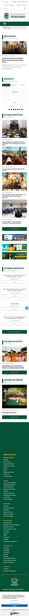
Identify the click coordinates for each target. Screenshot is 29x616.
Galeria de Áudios (8, 514)
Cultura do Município (9, 489)
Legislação (6, 550)
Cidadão (6, 85)
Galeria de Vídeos (8, 516)
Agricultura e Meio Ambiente (11, 525)
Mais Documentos (8, 562)
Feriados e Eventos (8, 508)
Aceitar (14, 605)
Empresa (14, 85)
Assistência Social (8, 527)
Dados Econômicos (8, 493)
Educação (6, 531)
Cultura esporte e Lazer (10, 529)
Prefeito (5, 460)
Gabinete (6, 533)
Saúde (5, 535)
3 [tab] (11, 109)
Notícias (5, 506)
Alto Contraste (8, 5)
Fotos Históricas (8, 499)
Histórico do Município (9, 483)
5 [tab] (15, 109)
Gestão (5, 468)
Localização (6, 497)
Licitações (6, 552)
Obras (5, 470)
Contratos (6, 548)
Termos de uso (14, 600)
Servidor (22, 85)
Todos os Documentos (9, 560)
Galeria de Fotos (8, 512)
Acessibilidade (21, 1)
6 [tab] (17, 109)
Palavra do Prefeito (8, 464)
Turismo (5, 491)
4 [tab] (13, 109)
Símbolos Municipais (9, 485)
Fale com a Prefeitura (9, 571)
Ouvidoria (6, 569)
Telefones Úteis (7, 476)
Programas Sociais (8, 472)
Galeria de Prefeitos (9, 466)
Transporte (6, 537)
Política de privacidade (14, 603)
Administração (7, 523)
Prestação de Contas (9, 558)
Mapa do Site (20, 5)
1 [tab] (7, 109)
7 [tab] (19, 109)
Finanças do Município (9, 495)
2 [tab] (9, 109)
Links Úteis (6, 474)
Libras (12, 1)
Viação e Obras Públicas (10, 541)
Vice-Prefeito (7, 462)
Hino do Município (8, 487)
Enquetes (6, 510)
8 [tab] (22, 109)
